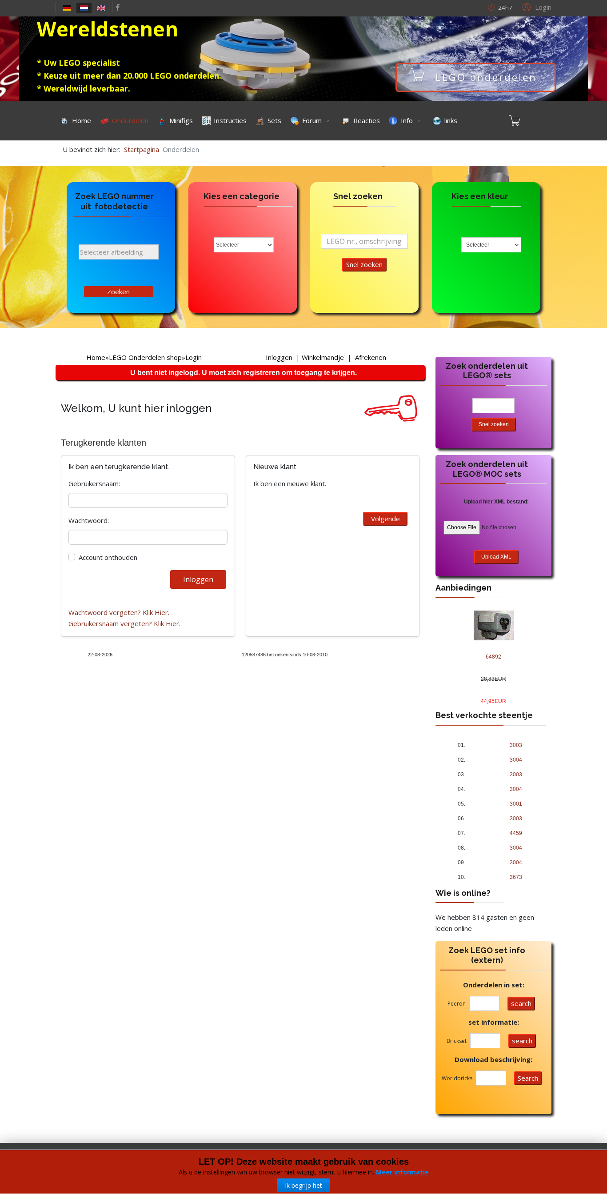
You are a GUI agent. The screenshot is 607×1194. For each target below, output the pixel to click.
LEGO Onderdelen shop (145, 357)
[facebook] (118, 7)
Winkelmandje (323, 357)
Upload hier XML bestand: (496, 502)
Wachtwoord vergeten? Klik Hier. (118, 612)
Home (95, 357)
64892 (493, 657)
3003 (516, 745)
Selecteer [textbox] (477, 245)
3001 (516, 804)
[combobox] (491, 244)
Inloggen (279, 357)
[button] (535, 7)
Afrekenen (370, 357)
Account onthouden (108, 557)
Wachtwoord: (88, 520)
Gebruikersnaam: (94, 483)
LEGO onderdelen (486, 77)
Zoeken (118, 291)
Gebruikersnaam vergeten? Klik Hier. (124, 623)
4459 (516, 833)
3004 (516, 760)
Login (193, 357)
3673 (516, 877)
